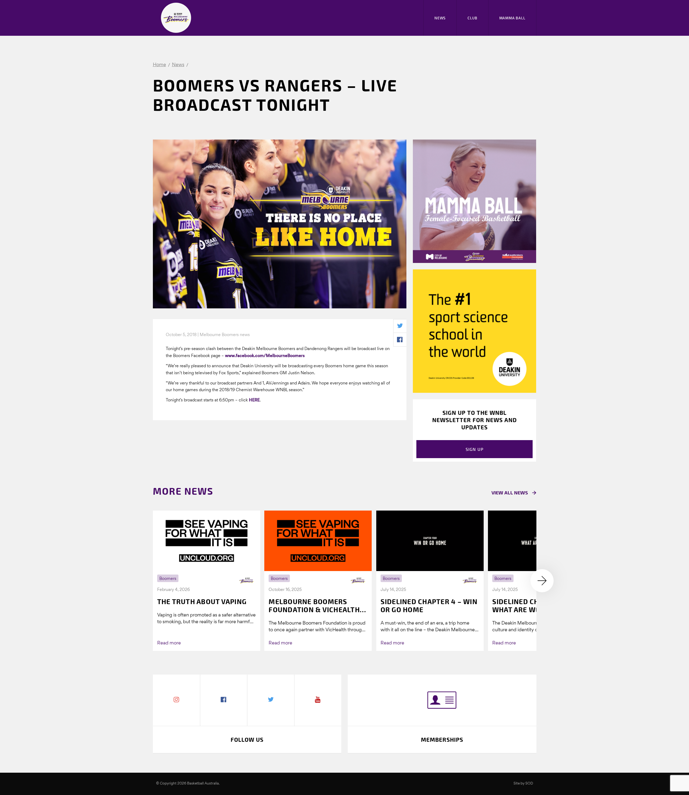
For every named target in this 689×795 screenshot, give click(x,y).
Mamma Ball (512, 18)
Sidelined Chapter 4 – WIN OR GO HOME (429, 605)
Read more (169, 643)
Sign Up (475, 449)
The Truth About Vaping (202, 601)
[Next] (542, 580)
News (440, 18)
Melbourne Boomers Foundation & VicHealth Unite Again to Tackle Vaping (314, 605)
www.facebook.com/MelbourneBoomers (265, 356)
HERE (254, 400)
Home (159, 65)
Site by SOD (523, 783)
